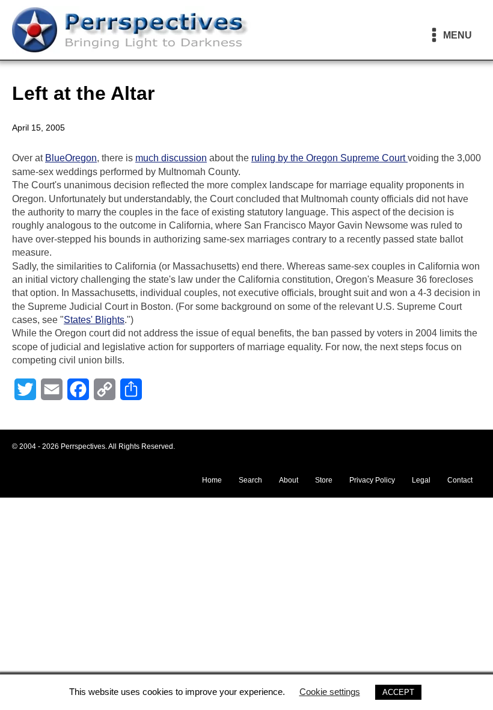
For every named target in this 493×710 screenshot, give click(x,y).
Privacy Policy (372, 480)
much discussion (171, 158)
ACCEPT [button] (398, 692)
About (288, 480)
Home (212, 480)
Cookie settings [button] (329, 692)
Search (250, 480)
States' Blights (94, 320)
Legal (421, 480)
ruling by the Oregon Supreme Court (329, 158)
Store (323, 480)
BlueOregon (71, 158)
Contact (460, 480)
